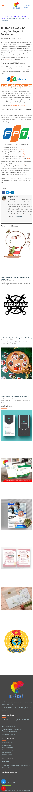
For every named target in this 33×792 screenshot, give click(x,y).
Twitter (10, 219)
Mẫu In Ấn (16, 16)
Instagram (16, 219)
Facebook (19, 216)
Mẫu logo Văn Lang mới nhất (17, 105)
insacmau (7, 59)
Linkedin (22, 219)
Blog (11, 16)
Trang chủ (6, 16)
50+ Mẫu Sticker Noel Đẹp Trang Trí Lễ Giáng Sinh (15, 396)
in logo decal (25, 164)
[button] (3, 5)
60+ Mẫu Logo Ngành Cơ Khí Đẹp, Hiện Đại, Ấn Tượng (16, 338)
